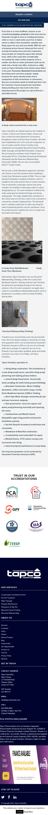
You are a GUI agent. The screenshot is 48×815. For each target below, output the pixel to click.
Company (4, 628)
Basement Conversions (32, 71)
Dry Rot (21, 151)
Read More (28, 812)
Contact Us (5, 650)
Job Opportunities (7, 646)
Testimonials (5, 643)
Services (4, 625)
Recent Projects (7, 637)
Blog (2, 640)
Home (4, 25)
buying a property (21, 34)
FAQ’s (3, 631)
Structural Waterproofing (10, 613)
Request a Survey (24, 14)
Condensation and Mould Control (13, 595)
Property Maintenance (9, 604)
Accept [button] (19, 812)
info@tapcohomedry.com (10, 700)
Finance (4, 653)
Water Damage (6, 601)
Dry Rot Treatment (8, 598)
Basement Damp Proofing (10, 610)
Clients (3, 634)
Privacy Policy (6, 656)
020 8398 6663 (24, 20)
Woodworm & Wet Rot (9, 607)
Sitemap (4, 659)
